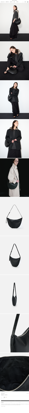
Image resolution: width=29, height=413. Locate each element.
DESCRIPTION (2, 402)
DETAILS (11, 402)
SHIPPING (20, 402)
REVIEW (28, 402)
